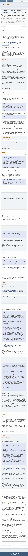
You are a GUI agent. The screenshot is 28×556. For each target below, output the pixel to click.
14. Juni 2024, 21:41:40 (5, 416)
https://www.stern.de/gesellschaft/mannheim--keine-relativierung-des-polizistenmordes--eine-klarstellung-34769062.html (13, 291)
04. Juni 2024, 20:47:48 (5, 284)
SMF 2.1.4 (8, 554)
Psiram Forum (5, 4)
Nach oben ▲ (18, 553)
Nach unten (3, 27)
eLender (4, 414)
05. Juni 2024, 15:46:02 (5, 307)
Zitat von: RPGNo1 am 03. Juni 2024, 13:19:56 (12, 157)
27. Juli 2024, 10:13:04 (5, 437)
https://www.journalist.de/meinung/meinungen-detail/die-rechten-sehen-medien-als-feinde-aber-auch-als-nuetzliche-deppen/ (14, 470)
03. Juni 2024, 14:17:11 (5, 61)
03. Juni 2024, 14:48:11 (5, 154)
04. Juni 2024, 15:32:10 (5, 254)
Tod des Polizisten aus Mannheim (10, 35)
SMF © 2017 (13, 554)
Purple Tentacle (6, 137)
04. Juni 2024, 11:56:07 (5, 213)
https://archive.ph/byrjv (7, 202)
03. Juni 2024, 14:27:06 (5, 94)
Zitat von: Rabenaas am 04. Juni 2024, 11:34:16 (12, 232)
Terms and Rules (12, 553)
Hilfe (8, 553)
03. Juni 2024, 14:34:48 (5, 139)
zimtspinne (5, 59)
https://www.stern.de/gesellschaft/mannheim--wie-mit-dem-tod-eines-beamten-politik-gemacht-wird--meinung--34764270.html (13, 43)
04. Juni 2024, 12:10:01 (5, 229)
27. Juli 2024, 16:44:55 (5, 493)
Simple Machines (18, 554)
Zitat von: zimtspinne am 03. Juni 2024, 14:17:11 (12, 179)
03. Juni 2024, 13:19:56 (5, 32)
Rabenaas (4, 92)
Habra (3, 152)
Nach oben (3, 545)
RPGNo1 (4, 30)
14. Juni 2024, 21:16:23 (5, 360)
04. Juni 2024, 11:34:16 (5, 195)
